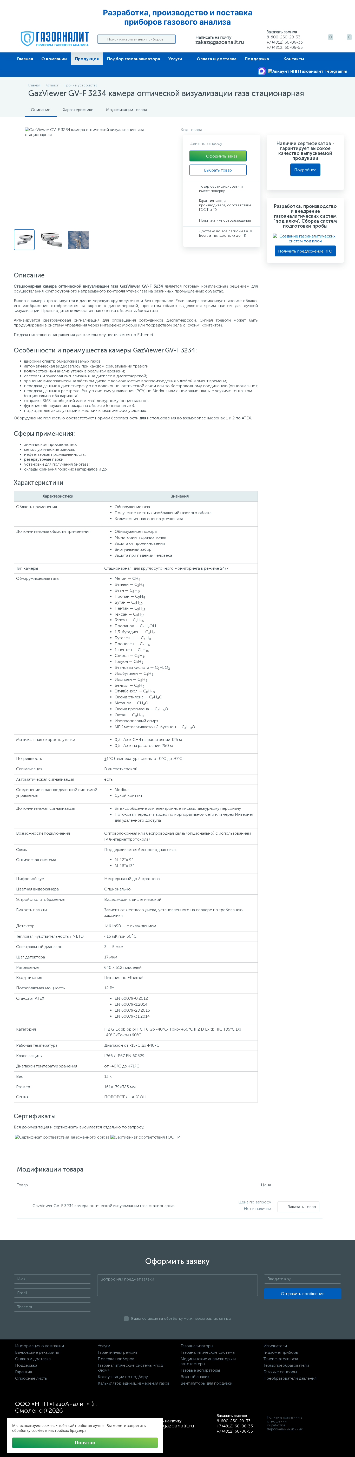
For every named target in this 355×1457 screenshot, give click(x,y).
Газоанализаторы (197, 1345)
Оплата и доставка (216, 58)
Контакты (294, 58)
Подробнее (305, 169)
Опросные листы (31, 1378)
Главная (25, 58)
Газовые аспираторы (200, 1370)
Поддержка (257, 58)
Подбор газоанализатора (133, 58)
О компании (54, 58)
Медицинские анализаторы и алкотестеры (208, 1361)
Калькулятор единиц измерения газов (133, 1383)
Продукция (87, 58)
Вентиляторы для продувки (206, 1383)
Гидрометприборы (281, 1352)
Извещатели (275, 1345)
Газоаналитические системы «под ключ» (130, 1368)
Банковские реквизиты (37, 1352)
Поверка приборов (116, 1358)
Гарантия (23, 1371)
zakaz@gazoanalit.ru (219, 42)
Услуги (175, 58)
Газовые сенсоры (280, 1371)
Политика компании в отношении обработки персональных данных (285, 1423)
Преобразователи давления (290, 1378)
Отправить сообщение (303, 1293)
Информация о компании (39, 1345)
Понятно (85, 1443)
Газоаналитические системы (208, 1352)
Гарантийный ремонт (117, 1352)
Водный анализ (195, 1376)
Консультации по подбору (123, 1376)
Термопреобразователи (286, 1365)
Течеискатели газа (281, 1358)
